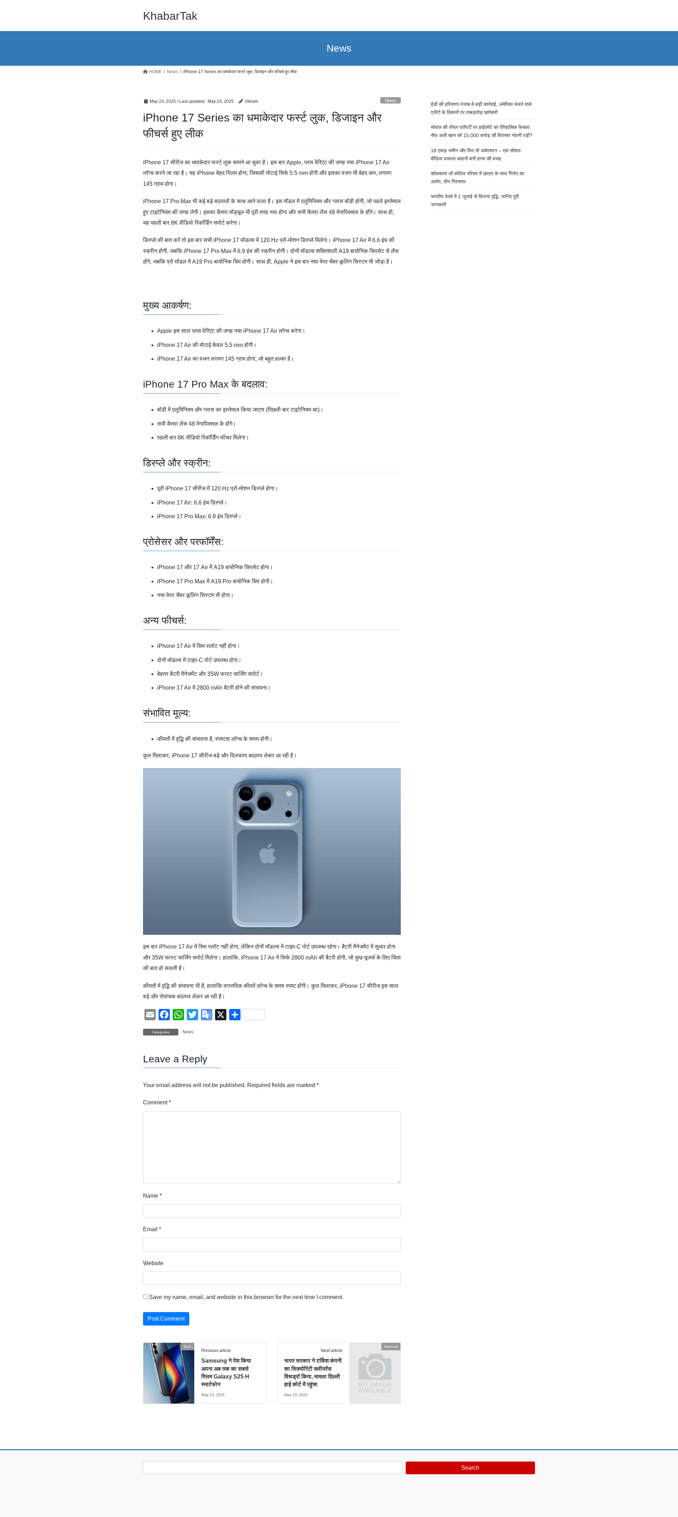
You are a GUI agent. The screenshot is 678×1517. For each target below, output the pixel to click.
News (390, 100)
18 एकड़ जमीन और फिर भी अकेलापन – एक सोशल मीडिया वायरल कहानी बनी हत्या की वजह (476, 154)
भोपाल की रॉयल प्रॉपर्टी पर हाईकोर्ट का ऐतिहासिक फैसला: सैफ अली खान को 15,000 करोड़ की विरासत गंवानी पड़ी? (482, 131)
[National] (375, 1358)
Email (152, 1229)
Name (152, 1196)
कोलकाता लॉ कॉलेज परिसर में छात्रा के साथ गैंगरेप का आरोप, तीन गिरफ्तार (477, 177)
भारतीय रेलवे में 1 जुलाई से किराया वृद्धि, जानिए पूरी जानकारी (475, 200)
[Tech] (168, 1369)
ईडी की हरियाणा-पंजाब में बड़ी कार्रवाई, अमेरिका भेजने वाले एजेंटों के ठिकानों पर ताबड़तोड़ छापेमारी (481, 108)
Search (470, 1468)
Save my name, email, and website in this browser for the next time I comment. (246, 1297)
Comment (157, 1102)
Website (153, 1263)
